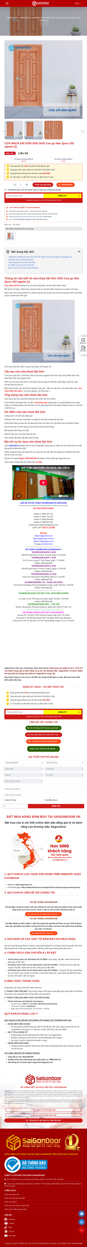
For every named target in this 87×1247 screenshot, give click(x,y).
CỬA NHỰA (25, 18)
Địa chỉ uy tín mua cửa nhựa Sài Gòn (23, 268)
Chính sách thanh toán (11, 1194)
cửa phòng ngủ (40, 402)
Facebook (11, 1219)
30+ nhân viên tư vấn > (40, 219)
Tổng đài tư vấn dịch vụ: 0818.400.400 (45, 1120)
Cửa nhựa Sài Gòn (12, 285)
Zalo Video (12, 1236)
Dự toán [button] (83, 351)
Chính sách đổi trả (10, 1202)
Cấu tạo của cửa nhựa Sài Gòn (21, 260)
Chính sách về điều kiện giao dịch (15, 1209)
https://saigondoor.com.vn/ (43, 539)
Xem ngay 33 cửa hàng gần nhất (44, 1110)
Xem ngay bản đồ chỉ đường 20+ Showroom (42, 914)
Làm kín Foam (10, 800)
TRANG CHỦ (12, 18)
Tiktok (10, 1227)
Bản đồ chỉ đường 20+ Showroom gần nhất (42, 728)
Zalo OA (11, 1231)
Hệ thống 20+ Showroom (24, 219)
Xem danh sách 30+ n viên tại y (42, 933)
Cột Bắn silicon (51, 800)
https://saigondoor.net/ (43, 536)
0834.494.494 (67, 185)
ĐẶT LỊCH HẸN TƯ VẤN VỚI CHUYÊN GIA (43, 741)
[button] (81, 1213)
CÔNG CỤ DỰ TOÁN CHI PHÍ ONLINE (42, 749)
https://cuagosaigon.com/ (43, 541)
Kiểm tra (56, 806)
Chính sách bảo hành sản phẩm (14, 1198)
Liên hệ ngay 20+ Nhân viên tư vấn (44, 1115)
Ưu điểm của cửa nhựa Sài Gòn (21, 265)
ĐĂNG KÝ (62, 196)
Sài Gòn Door (47, 544)
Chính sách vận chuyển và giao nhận (16, 1205)
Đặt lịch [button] (83, 343)
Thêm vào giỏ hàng (43, 185)
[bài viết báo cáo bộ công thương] (43, 1165)
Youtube (11, 1223)
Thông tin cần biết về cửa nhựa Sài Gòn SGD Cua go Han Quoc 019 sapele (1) (40, 257)
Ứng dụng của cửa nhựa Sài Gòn (21, 262)
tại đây (39, 462)
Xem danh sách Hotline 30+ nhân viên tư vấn (43, 735)
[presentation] (5, 131)
